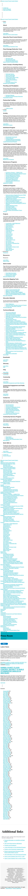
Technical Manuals (5, 569)
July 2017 (5, 811)
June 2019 (5, 786)
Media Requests (7, 629)
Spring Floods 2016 (7, 470)
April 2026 (5, 695)
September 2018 (7, 796)
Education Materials (5, 564)
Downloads (3, 609)
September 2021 (7, 755)
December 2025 (7, 700)
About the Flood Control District (8, 462)
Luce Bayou (6, 541)
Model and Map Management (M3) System (13, 562)
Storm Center (4, 552)
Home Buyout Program (8, 518)
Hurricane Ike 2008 (7, 472)
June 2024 (5, 716)
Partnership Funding (5, 482)
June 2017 (5, 813)
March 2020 (6, 776)
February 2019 (6, 790)
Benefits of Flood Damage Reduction (11, 481)
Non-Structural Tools (8, 466)
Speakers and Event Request (10, 624)
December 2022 (7, 738)
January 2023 (6, 736)
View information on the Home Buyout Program (15, 854)
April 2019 (5, 788)
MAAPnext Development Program (11, 510)
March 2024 (6, 720)
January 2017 (6, 817)
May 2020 (5, 774)
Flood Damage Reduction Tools (8, 463)
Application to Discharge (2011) (10, 574)
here (9, 660)
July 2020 (5, 772)
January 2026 (6, 699)
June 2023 (5, 731)
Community (3, 612)
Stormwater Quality (7, 517)
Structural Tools (6, 465)
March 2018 (6, 803)
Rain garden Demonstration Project (11, 521)
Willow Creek (6, 550)
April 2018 (5, 802)
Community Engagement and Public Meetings (11, 613)
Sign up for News (7, 10)
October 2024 (6, 713)
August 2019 (6, 784)
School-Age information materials (10, 568)
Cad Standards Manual (8, 577)
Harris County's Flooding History (8, 468)
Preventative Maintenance (9, 501)
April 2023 (5, 733)
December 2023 (7, 724)
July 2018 (5, 799)
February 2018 (6, 804)
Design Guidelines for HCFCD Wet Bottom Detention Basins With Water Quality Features (12, 580)
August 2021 (6, 756)
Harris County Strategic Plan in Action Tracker (15, 858)
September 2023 (7, 727)
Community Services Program (7, 625)
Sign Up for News (7, 623)
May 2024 (5, 718)
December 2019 (7, 780)
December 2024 (7, 711)
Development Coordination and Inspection (13, 508)
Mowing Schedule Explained (9, 560)
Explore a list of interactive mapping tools (13, 849)
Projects (2, 522)
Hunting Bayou (6, 537)
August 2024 (6, 715)
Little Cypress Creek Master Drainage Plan (13, 592)
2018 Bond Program (5, 486)
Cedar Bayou (6, 531)
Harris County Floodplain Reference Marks (13, 563)
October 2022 (6, 740)
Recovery (5, 476)
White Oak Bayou (7, 549)
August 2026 (6, 691)
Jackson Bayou (6, 538)
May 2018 (5, 801)
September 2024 (7, 714)
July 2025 (5, 704)
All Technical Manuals (8, 570)
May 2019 (5, 787)
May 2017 (5, 814)
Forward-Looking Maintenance (10, 502)
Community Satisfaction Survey (10, 618)
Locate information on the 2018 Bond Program (15, 847)
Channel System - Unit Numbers (10, 578)
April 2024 (5, 719)
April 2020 (5, 775)
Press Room (3, 626)
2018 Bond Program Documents (10, 490)
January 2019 (6, 791)
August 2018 (6, 797)
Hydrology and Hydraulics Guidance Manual (13, 590)
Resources (3, 551)
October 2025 (6, 701)
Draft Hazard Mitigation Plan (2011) (11, 585)
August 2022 (6, 742)
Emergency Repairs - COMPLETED (11, 494)
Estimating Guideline (8, 586)
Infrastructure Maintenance (9, 467)
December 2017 (7, 806)
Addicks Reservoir (7, 524)
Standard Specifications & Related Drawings (13, 601)
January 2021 (6, 765)
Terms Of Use (9, 888)
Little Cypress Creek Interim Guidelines (12, 591)
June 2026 (5, 693)
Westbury (7, 664)
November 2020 (7, 767)
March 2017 (6, 816)
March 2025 (6, 708)
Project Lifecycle (7, 488)
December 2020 (7, 766)
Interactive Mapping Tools (6, 557)
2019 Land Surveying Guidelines (10, 572)
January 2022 (6, 750)
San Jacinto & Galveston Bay (10, 543)
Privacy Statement (17, 888)
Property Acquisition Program (10, 511)
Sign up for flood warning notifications (13, 843)
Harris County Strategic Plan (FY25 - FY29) (14, 856)
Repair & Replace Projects (9, 500)
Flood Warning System (8, 554)
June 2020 (5, 773)
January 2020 (6, 779)
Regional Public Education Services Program (13, 567)
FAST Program (6, 503)
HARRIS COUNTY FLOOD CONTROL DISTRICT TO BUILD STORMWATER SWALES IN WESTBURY (12, 670)
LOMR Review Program (8, 509)
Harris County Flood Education (10, 558)
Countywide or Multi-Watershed (10, 523)
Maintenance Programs (6, 493)
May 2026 (5, 694)
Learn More (5, 33)
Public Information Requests (9, 620)
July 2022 (5, 743)
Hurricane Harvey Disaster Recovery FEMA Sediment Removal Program (12, 506)
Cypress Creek (6, 534)
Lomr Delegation (7, 593)
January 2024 (6, 722)
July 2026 (5, 692)
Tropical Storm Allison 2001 (9, 473)
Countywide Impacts (8, 474)
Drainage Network (7, 480)
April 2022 (5, 747)
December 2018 (7, 793)
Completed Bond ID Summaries (10, 489)
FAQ (2, 611)
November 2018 (7, 794)
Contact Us (5, 7)
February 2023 (6, 735)
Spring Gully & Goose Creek (9, 547)
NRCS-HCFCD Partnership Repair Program (13, 495)
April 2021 (5, 761)
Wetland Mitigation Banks (9, 516)
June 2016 (5, 818)
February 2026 (6, 698)
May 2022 (5, 746)
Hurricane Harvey (7, 469)
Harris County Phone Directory (10, 622)
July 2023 (5, 729)
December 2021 (7, 752)
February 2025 (6, 709)
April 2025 (5, 707)
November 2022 (7, 739)
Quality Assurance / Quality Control (11, 599)
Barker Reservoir (7, 527)
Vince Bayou (6, 548)
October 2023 (6, 726)
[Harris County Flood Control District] (9, 1)
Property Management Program (10, 497)
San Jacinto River (7, 542)
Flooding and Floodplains (6, 479)
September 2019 (7, 783)
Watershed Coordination (8, 608)
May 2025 (5, 706)
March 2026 (6, 697)
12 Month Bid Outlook (8, 571)
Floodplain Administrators (9, 619)
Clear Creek (6, 533)
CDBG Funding (6, 483)
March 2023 (6, 734)
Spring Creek (6, 545)
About (2, 461)
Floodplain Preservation (8, 520)
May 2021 (5, 760)
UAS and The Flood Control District (11, 513)
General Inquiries (7, 616)
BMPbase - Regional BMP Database (11, 561)
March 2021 (6, 762)
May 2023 (5, 732)
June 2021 (5, 759)
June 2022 (5, 745)
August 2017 (6, 810)
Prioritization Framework (8, 487)
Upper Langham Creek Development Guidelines (14, 606)
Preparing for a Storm (8, 556)
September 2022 (7, 741)
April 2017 (5, 815)
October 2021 (6, 754)
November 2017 (7, 807)
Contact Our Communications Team (11, 630)
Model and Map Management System (11, 595)
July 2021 (5, 757)
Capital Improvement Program (7, 492)
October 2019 (6, 782)
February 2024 (6, 721)
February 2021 (6, 763)
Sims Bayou (6, 544)
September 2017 (7, 809)
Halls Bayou (6, 536)
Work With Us (4, 631)
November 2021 (7, 753)
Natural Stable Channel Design (10, 596)
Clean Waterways (7, 565)
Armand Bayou (6, 526)
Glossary (3, 610)
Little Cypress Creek (8, 540)
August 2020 (6, 770)
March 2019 (6, 789)
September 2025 (7, 702)
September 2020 (7, 769)
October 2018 (6, 795)
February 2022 (6, 749)
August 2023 (6, 728)
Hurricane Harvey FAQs (8, 477)
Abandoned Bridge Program (9, 499)
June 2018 (5, 800)
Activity (2, 485)
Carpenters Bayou (7, 530)
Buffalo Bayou (6, 529)
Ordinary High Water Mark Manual (11, 597)
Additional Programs (5, 504)
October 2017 (6, 808)
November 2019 (7, 781)
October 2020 (6, 768)
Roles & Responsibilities (9, 475)
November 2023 (7, 725)
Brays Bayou (6, 528)
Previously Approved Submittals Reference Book (14, 598)
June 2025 (5, 705)
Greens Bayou (6, 535)
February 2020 (6, 777)
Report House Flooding (8, 555)
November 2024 (7, 712)
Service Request (7, 9)
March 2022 (6, 748)
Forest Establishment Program (10, 496)
